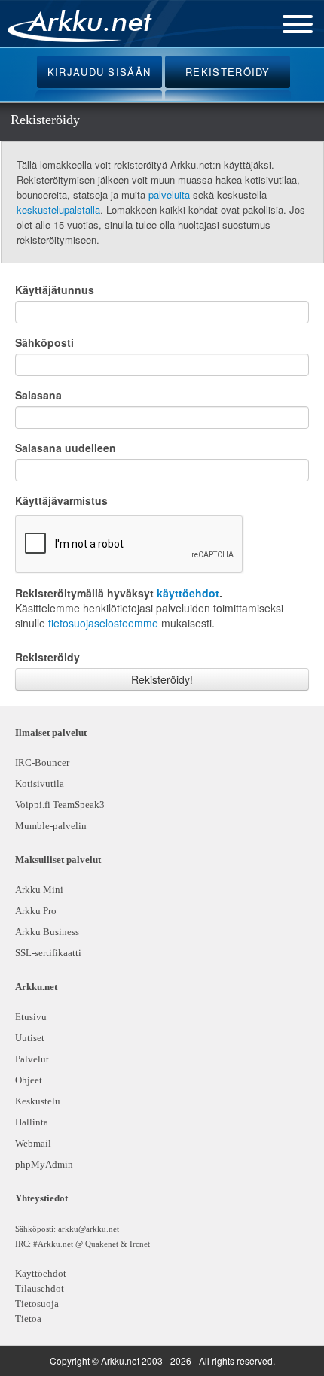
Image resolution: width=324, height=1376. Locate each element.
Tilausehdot (39, 1288)
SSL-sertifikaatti (48, 952)
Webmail (33, 1143)
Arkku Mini (39, 889)
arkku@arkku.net (88, 1228)
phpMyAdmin (41, 1164)
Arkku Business (47, 931)
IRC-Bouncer (42, 762)
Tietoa (28, 1318)
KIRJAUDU (99, 72)
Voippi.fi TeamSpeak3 (60, 804)
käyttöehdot (188, 592)
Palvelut (32, 1059)
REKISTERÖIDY (228, 72)
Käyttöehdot (40, 1273)
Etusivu (31, 1016)
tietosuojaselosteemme (103, 622)
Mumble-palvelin (51, 825)
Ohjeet (28, 1080)
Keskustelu (37, 1101)
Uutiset (29, 1037)
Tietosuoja (37, 1303)
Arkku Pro (36, 910)
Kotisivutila (39, 783)
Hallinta (31, 1122)
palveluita (169, 194)
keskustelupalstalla (58, 209)
